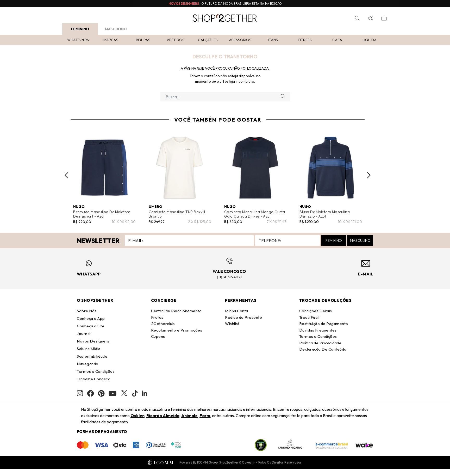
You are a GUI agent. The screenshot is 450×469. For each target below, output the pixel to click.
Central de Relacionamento (176, 310)
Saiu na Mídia (89, 348)
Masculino (116, 29)
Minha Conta (236, 310)
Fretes (157, 317)
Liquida (369, 40)
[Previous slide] (66, 175)
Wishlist (232, 323)
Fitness (305, 40)
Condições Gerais (315, 310)
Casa (337, 40)
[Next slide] (369, 175)
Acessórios (240, 40)
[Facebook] (90, 393)
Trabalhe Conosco (93, 378)
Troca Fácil (309, 317)
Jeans (272, 40)
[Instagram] (80, 393)
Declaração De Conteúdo (323, 349)
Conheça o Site (90, 325)
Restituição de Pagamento (323, 323)
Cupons (158, 336)
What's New (78, 40)
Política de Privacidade (320, 342)
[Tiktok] (135, 393)
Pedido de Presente (243, 317)
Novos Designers (93, 341)
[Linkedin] (144, 393)
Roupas (143, 40)
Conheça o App (91, 318)
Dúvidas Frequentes (318, 330)
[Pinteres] (101, 393)
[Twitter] (124, 393)
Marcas (110, 40)
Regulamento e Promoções (176, 330)
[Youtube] (112, 393)
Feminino (80, 29)
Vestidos (175, 40)
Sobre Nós (87, 310)
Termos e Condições (96, 371)
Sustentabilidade (92, 356)
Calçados (208, 40)
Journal (84, 333)
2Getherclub (163, 323)
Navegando (87, 363)
